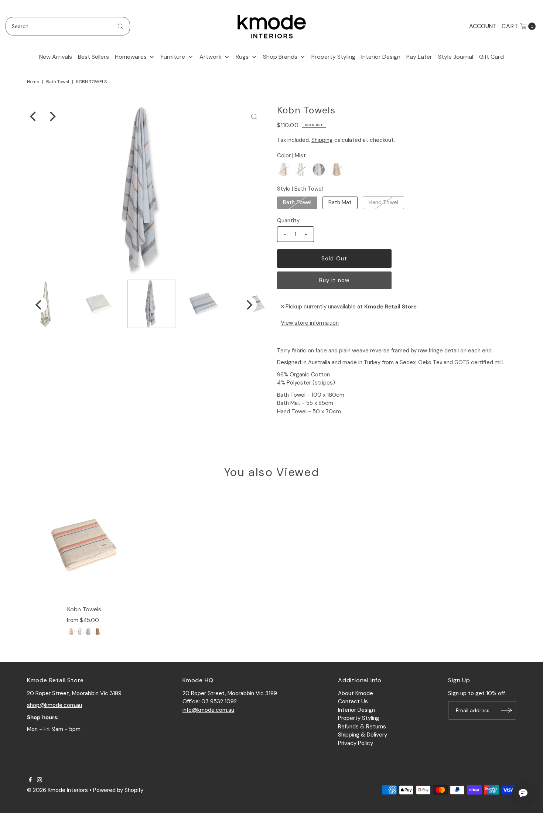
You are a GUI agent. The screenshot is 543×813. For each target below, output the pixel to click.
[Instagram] (39, 780)
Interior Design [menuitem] (380, 57)
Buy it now (334, 280)
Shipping (322, 140)
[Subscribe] (507, 710)
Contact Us (353, 701)
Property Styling (358, 718)
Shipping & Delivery (362, 734)
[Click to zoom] (254, 117)
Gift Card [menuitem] (491, 57)
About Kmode (355, 693)
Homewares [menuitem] (131, 57)
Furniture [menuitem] (173, 57)
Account (482, 26)
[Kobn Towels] (84, 545)
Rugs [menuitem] (242, 57)
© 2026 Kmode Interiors (57, 790)
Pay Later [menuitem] (419, 57)
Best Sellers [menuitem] (93, 57)
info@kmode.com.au (208, 710)
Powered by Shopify (118, 790)
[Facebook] (30, 780)
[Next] (52, 117)
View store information (310, 323)
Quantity (288, 220)
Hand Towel (383, 202)
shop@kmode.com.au (54, 705)
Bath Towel (57, 82)
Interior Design (356, 710)
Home (33, 82)
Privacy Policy (355, 743)
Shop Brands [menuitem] (280, 57)
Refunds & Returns (362, 726)
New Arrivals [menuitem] (55, 57)
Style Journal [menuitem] (455, 57)
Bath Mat (340, 202)
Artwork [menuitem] (210, 57)
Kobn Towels (84, 609)
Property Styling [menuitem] (333, 57)
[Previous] (33, 117)
